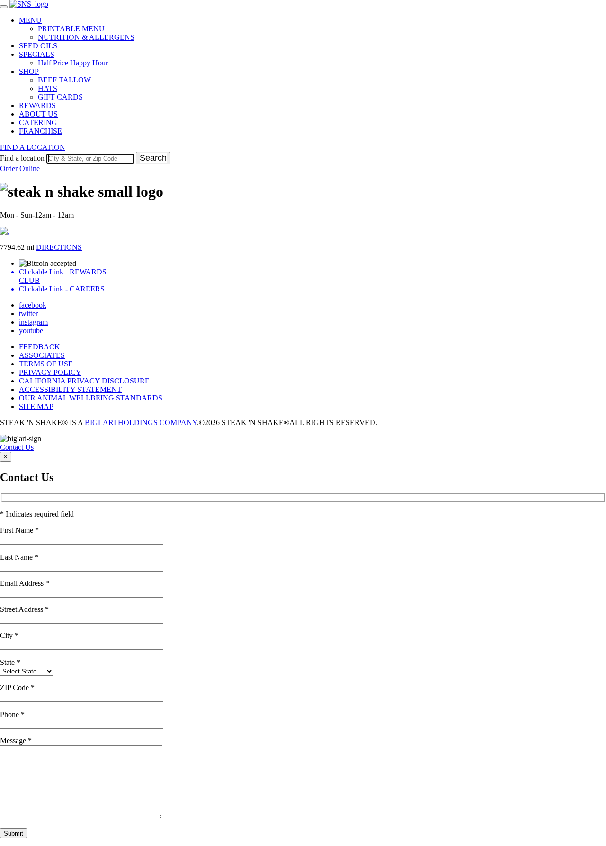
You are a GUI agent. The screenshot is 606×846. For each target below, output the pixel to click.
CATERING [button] (38, 122)
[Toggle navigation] (4, 6)
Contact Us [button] (17, 447)
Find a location (22, 158)
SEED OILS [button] (38, 46)
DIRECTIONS (59, 247)
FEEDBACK (39, 347)
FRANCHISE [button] (40, 131)
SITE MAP (36, 406)
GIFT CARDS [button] (60, 97)
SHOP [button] (29, 71)
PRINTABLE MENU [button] (71, 29)
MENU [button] (30, 20)
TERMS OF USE (46, 364)
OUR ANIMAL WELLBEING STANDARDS (90, 398)
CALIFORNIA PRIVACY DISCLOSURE (84, 381)
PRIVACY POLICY (50, 372)
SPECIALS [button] (36, 54)
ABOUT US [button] (38, 114)
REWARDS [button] (37, 105)
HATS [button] (47, 88)
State (10, 662)
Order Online (20, 168)
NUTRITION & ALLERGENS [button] (86, 37)
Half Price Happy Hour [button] (73, 63)
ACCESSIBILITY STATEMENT (70, 389)
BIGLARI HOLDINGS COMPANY (141, 422)
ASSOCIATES (42, 355)
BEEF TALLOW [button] (64, 80)
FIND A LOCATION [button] (32, 147)
